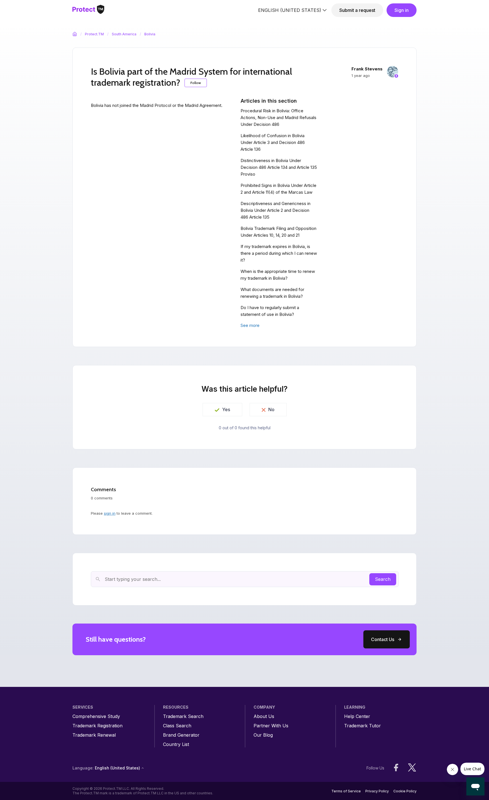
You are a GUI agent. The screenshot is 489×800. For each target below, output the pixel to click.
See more (250, 325)
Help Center (357, 716)
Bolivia (149, 34)
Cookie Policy (405, 791)
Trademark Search (183, 716)
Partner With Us (271, 725)
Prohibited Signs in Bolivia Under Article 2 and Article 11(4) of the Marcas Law (278, 189)
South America (124, 34)
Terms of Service (346, 791)
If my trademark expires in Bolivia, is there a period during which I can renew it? (279, 253)
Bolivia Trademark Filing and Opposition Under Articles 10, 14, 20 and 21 (278, 232)
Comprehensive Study (96, 716)
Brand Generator (181, 735)
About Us (264, 716)
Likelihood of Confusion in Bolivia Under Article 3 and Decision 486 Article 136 (273, 142)
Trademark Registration (97, 725)
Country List (176, 744)
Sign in (401, 10)
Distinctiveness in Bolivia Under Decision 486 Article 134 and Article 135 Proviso (279, 167)
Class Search (177, 725)
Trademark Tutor (362, 725)
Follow (195, 83)
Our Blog (263, 735)
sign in (109, 513)
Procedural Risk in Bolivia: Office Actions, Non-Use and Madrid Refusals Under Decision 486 (278, 117)
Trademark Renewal (94, 735)
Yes (226, 409)
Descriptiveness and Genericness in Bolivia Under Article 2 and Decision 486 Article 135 (275, 210)
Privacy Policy (377, 791)
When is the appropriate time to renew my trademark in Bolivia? (278, 275)
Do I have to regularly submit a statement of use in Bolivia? (270, 311)
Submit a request (357, 10)
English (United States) (289, 10)
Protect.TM (94, 34)
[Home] (88, 10)
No (271, 409)
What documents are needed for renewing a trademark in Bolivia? (272, 293)
